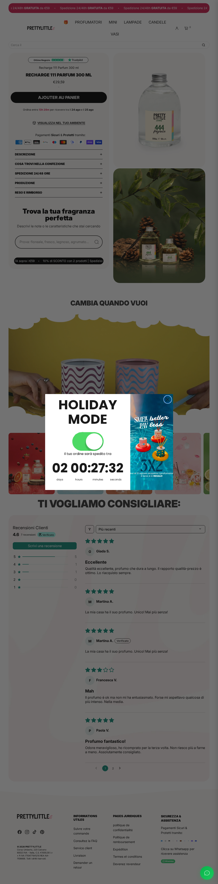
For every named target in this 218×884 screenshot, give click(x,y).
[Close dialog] (167, 399)
